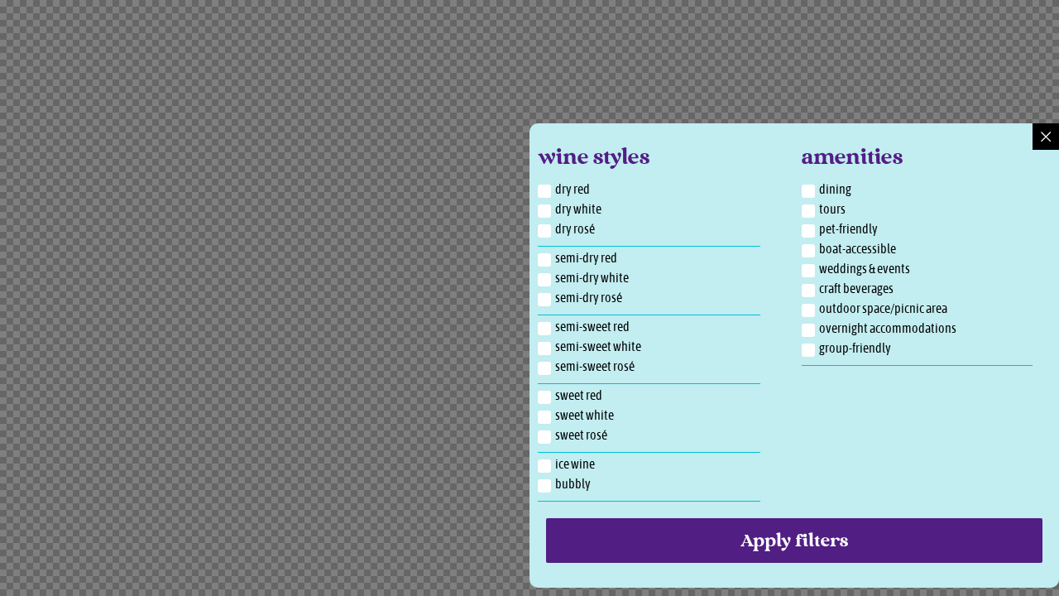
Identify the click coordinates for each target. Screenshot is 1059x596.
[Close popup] (1046, 136)
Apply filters (794, 542)
